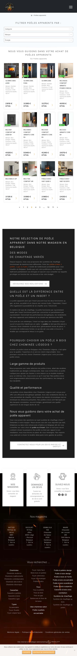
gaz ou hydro (22, 267)
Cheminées (14, 570)
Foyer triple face (38, 570)
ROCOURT (29, 527)
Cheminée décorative (14, 582)
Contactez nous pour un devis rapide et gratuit (39, 446)
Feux (38, 587)
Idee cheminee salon (38, 607)
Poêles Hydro (38, 581)
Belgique (11, 540)
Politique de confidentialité (32, 632)
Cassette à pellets (14, 593)
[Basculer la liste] (71, 29)
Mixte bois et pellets (38, 573)
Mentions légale (13, 632)
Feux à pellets (38, 590)
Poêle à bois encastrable (63, 580)
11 (53, 207)
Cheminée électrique (14, 584)
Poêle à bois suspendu (63, 586)
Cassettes (14, 590)
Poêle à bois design (63, 574)
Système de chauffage (63, 596)
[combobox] (36, 29)
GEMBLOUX (47, 527)
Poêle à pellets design (63, 570)
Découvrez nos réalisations (28, 284)
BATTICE (11, 527)
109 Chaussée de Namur (47, 532)
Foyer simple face (14, 613)
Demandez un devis (37, 485)
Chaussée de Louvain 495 (65, 532)
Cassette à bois (14, 596)
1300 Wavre (65, 537)
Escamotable (14, 607)
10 (48, 207)
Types (14, 604)
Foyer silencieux (38, 576)
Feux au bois (38, 593)
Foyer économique (38, 578)
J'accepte (26, 652)
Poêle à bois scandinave (63, 583)
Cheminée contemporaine (14, 579)
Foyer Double (14, 610)
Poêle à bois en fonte (63, 577)
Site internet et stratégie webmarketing (33, 642)
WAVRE (65, 527)
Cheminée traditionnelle (14, 576)
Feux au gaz (38, 595)
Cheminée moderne (14, 573)
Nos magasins (13, 485)
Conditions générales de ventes (57, 632)
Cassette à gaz (14, 599)
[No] (74, 650)
